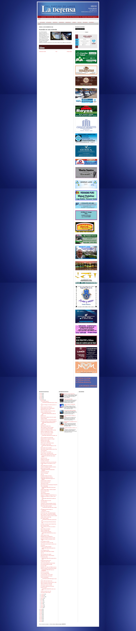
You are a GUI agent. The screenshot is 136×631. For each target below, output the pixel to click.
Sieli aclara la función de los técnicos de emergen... (49, 504)
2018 (41, 613)
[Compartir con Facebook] (43, 47)
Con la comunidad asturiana (45, 573)
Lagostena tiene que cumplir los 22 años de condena (49, 515)
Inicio (56, 51)
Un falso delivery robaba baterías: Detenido (47, 551)
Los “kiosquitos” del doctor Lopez (46, 444)
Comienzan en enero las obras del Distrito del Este (48, 419)
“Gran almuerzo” (43, 492)
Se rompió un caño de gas (45, 460)
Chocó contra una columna (45, 525)
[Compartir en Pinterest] (44, 47)
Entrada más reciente (42, 51)
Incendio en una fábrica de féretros (46, 546)
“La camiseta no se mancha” (45, 511)
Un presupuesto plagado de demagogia (47, 428)
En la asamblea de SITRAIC (45, 541)
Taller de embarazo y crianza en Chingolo (47, 427)
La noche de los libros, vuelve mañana (47, 574)
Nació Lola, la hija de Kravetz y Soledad (47, 432)
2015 (41, 617)
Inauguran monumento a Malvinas (46, 531)
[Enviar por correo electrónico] (39, 47)
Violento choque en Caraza (45, 535)
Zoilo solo (42, 474)
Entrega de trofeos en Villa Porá (46, 480)
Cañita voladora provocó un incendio (46, 465)
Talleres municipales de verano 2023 (46, 583)
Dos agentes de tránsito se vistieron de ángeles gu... (49, 421)
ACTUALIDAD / (44, 46)
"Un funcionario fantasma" (45, 401)
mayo (42, 602)
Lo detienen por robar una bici (45, 561)
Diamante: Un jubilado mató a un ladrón (47, 431)
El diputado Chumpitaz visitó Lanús (46, 475)
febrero (42, 606)
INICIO (39, 18)
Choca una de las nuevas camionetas (70, 410)
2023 (41, 397)
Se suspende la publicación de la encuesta (47, 586)
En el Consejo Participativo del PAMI (46, 564)
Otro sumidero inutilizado (44, 518)
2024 (41, 396)
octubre (42, 595)
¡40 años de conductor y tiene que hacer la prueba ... (49, 568)
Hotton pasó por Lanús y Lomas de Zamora (47, 555)
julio (41, 599)
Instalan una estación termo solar (46, 591)
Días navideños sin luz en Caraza (46, 451)
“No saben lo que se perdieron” (45, 441)
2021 (41, 609)
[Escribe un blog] (40, 47)
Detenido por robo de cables (45, 440)
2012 (41, 621)
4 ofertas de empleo (44, 418)
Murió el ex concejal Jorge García (69, 393)
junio (42, 600)
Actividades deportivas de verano (46, 500)
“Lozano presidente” (44, 450)
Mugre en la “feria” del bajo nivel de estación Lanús (48, 454)
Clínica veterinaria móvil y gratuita (46, 554)
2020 (41, 610)
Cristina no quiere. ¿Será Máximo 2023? (47, 453)
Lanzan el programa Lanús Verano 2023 (47, 437)
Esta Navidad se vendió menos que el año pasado (48, 462)
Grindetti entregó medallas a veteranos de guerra (48, 489)
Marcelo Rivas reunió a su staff (45, 409)
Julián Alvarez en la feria (44, 483)
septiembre (43, 596)
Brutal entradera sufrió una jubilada (46, 447)
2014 (41, 618)
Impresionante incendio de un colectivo (47, 477)
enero (42, 607)
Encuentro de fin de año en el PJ (46, 560)
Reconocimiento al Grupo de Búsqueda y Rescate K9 (49, 484)
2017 (41, 614)
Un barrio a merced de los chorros (46, 412)
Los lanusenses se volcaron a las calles (47, 542)
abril (41, 603)
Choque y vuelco (43, 424)
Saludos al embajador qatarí (45, 530)
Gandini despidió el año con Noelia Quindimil (47, 408)
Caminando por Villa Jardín (45, 471)
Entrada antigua (69, 51)
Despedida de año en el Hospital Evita (46, 536)
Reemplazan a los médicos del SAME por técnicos (48, 567)
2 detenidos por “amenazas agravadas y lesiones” (48, 503)
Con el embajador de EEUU (45, 550)
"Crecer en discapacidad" (45, 577)
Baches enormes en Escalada (45, 468)
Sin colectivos (43, 545)
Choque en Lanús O (44, 587)
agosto (42, 598)
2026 (41, 393)
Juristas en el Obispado (44, 473)
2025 (41, 394)
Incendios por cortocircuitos (45, 459)
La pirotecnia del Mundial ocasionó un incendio (48, 537)
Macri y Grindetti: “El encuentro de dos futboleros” (48, 514)
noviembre (42, 594)
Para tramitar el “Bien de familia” (46, 592)
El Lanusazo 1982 (43, 565)
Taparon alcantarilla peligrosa (45, 493)
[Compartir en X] (41, 47)
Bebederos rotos (43, 415)
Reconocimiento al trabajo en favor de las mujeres (48, 417)
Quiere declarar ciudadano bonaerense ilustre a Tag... (49, 449)
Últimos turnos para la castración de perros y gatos (48, 582)
